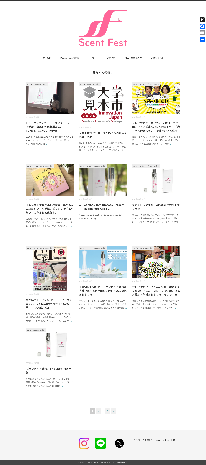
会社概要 (46, 58)
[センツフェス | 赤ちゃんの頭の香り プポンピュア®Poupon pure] (103, 10)
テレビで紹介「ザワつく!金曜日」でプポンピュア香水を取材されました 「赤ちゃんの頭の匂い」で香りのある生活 (156, 127)
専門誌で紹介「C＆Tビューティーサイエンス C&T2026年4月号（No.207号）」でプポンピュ (49, 304)
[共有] (202, 39)
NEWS (135, 84)
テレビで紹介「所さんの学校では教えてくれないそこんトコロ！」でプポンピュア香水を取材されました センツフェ (156, 291)
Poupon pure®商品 (69, 58)
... (46, 144)
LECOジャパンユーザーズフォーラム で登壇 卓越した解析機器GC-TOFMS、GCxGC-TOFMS (49, 127)
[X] (202, 20)
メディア (111, 58)
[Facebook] (202, 26)
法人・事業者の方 (133, 58)
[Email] (202, 33)
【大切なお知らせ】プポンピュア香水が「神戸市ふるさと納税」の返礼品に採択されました (103, 291)
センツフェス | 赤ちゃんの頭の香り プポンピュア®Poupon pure (105, 462)
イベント (93, 58)
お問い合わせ (157, 58)
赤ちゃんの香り (40, 84)
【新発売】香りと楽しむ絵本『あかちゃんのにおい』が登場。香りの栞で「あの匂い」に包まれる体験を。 (50, 209)
